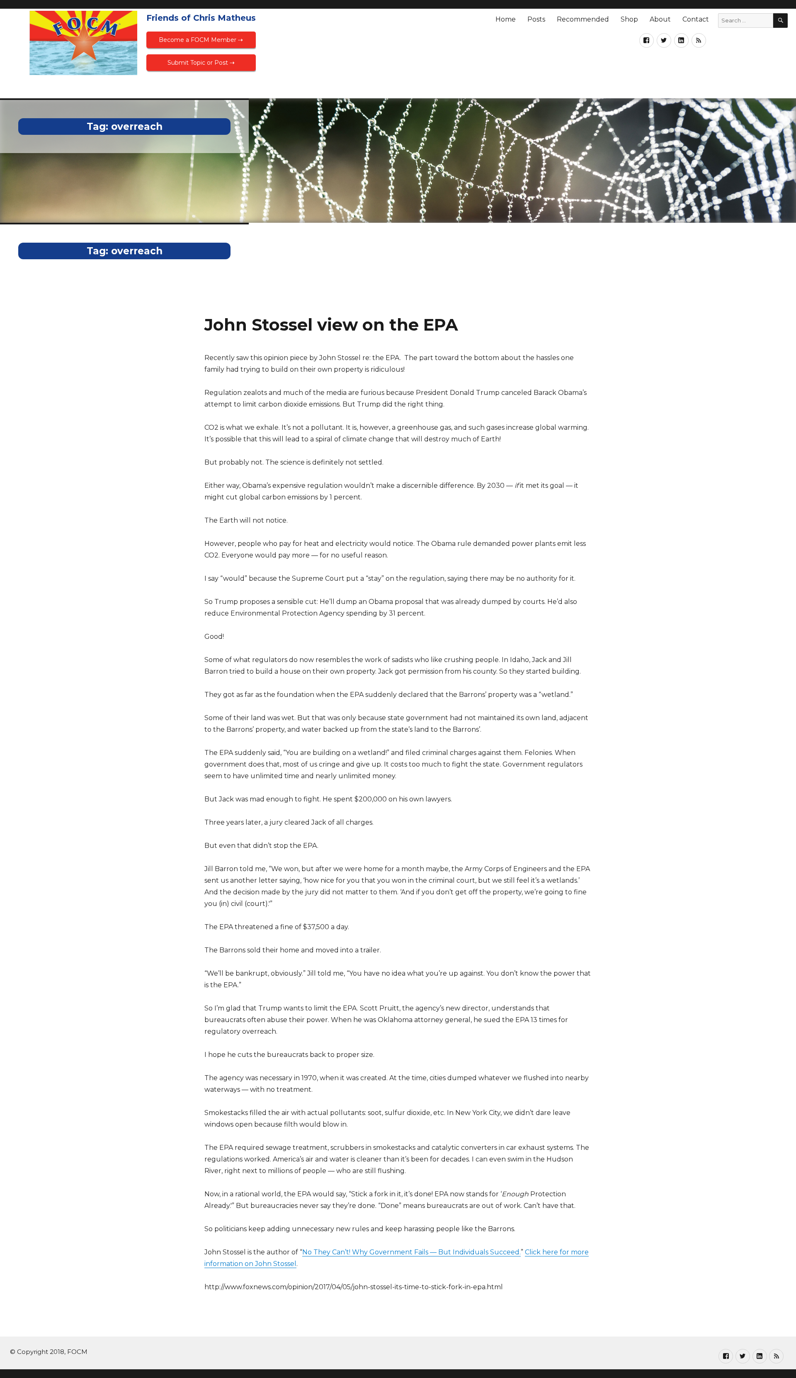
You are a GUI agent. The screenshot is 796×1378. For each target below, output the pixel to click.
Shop (629, 19)
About (660, 19)
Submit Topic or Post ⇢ (201, 62)
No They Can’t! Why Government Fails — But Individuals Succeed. (411, 1252)
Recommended (583, 19)
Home (505, 19)
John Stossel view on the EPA (331, 324)
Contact (695, 19)
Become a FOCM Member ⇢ (201, 40)
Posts (536, 19)
